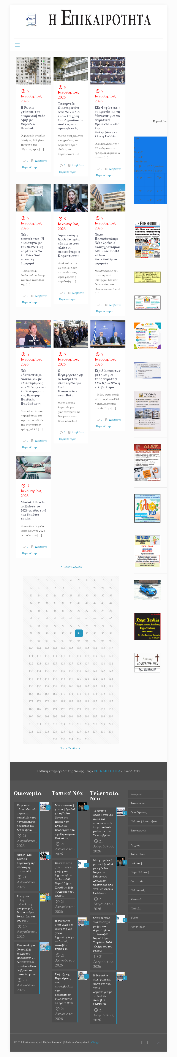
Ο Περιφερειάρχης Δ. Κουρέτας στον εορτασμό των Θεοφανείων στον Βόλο (71, 382)
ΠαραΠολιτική (140, 872)
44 (110, 603)
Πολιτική (136, 863)
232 (55, 739)
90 (39, 641)
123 (39, 663)
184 (87, 701)
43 (102, 603)
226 (71, 731)
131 (103, 663)
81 (55, 633)
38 (63, 603)
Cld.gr (95, 1042)
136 (55, 671)
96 (86, 641)
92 (55, 641)
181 (63, 701)
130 (95, 663)
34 (31, 603)
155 (31, 686)
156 (39, 686)
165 (111, 686)
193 (71, 709)
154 (111, 678)
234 (71, 739)
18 (79, 588)
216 (79, 724)
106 (79, 648)
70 (55, 626)
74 (86, 626)
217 (87, 724)
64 (94, 618)
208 (103, 716)
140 (87, 671)
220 (111, 724)
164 (103, 686)
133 (31, 671)
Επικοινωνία (138, 830)
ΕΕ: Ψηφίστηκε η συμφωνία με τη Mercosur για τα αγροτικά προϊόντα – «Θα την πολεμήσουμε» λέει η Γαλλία (107, 121)
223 (47, 731)
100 (31, 648)
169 (55, 694)
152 (95, 678)
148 (63, 678)
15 (55, 588)
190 (47, 709)
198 (111, 709)
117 (79, 656)
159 (63, 686)
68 (39, 626)
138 (71, 671)
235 (79, 739)
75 (94, 626)
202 (55, 716)
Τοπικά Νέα (138, 854)
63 (86, 618)
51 (79, 610)
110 (111, 648)
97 (94, 641)
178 (39, 701)
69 (47, 626)
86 (94, 633)
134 (39, 671)
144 (31, 678)
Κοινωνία (136, 899)
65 (102, 618)
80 (47, 633)
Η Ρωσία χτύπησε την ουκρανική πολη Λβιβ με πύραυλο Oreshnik (33, 117)
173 (87, 694)
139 (79, 671)
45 (31, 610)
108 (95, 648)
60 (63, 618)
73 (79, 626)
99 (110, 641)
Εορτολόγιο (160, 121)
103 (55, 648)
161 (79, 686)
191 (55, 709)
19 (86, 588)
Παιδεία (136, 908)
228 (87, 731)
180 (55, 701)
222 (39, 731)
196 (95, 709)
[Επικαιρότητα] (88, 21)
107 (87, 648)
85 (86, 633)
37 (55, 603)
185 (95, 701)
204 (71, 716)
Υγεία (134, 917)
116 (71, 656)
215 (71, 724)
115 (63, 656)
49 (63, 610)
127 (71, 663)
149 (71, 678)
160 (71, 686)
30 (86, 595)
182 (71, 701)
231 (111, 731)
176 (111, 694)
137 (63, 671)
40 (79, 603)
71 (63, 626)
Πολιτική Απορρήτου (144, 821)
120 (103, 656)
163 (95, 686)
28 (71, 595)
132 (111, 663)
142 (103, 671)
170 (63, 694)
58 (47, 618)
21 (102, 588)
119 (95, 656)
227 (79, 731)
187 (111, 701)
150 (79, 678)
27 (63, 595)
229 (95, 731)
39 (71, 603)
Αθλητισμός (138, 926)
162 (87, 686)
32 (102, 595)
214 (63, 724)
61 (71, 618)
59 (55, 618)
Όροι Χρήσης (139, 812)
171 (71, 694)
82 (63, 633)
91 (47, 641)
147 (55, 678)
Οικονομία (137, 881)
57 (39, 618)
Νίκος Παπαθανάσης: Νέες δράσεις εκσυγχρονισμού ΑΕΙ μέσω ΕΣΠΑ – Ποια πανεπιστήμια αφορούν (107, 248)
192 (63, 709)
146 (47, 678)
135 (47, 671)
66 (110, 618)
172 (79, 694)
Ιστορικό (136, 794)
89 (31, 641)
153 (103, 678)
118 (87, 656)
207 (95, 716)
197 (103, 709)
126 (63, 663)
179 (47, 701)
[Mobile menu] (17, 44)
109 (103, 648)
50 (71, 610)
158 (55, 686)
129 (87, 663)
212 (47, 724)
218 (95, 724)
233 (63, 739)
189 (39, 709)
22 (110, 588)
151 (87, 678)
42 (94, 603)
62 (79, 618)
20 (94, 588)
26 (55, 595)
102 (47, 648)
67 (31, 626)
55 (110, 610)
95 (79, 641)
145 (39, 678)
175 (103, 694)
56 (31, 618)
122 (31, 663)
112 (39, 656)
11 (110, 580)
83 (71, 633)
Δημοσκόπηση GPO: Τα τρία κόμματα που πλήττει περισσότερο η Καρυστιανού (69, 245)
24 (39, 595)
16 (63, 588)
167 (39, 694)
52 (86, 610)
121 (111, 656)
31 (94, 595)
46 (39, 610)
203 (63, 716)
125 (55, 663)
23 (31, 595)
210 (31, 724)
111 (31, 656)
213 (55, 724)
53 (94, 610)
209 (111, 716)
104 (63, 648)
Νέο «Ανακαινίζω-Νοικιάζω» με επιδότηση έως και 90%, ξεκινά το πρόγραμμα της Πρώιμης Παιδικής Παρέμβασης (33, 387)
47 (47, 610)
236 (87, 739)
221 (31, 731)
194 (79, 709)
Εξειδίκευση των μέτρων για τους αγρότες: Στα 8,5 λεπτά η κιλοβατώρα (107, 378)
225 (63, 731)
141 (95, 671)
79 (39, 633)
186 (103, 701)
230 (103, 731)
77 (110, 626)
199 (31, 716)
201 (47, 716)
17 (71, 588)
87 (102, 633)
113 (47, 656)
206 (87, 716)
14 (47, 588)
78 (31, 633)
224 (55, 731)
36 (47, 603)
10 (102, 580)
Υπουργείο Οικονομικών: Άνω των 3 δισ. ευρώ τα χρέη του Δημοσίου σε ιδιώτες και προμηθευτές (70, 115)
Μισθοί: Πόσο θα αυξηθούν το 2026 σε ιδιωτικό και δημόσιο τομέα (33, 510)
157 (47, 686)
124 (47, 663)
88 (110, 633)
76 (102, 626)
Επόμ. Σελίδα (68, 748)
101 (39, 648)
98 (102, 641)
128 (79, 663)
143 (111, 671)
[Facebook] (142, 1042)
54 (102, 610)
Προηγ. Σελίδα (73, 567)
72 (71, 626)
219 (103, 724)
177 (31, 701)
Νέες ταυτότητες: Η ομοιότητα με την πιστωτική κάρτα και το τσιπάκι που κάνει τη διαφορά (32, 248)
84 (79, 633)
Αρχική (135, 845)
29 (79, 595)
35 (39, 603)
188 (31, 709)
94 (71, 641)
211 (39, 724)
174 (95, 694)
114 (55, 656)
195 (87, 709)
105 (71, 648)
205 (79, 716)
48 (55, 610)
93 (63, 641)
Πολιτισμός (138, 890)
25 (47, 595)
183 (79, 701)
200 (39, 716)
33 (110, 595)
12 (31, 588)
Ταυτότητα (138, 803)
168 (47, 694)
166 (31, 694)
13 (39, 588)
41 (86, 603)
